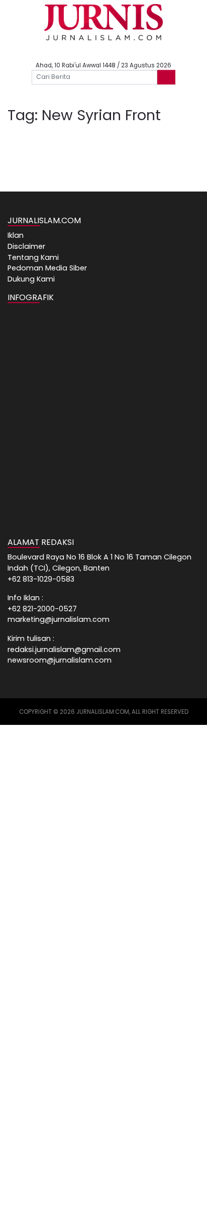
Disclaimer (26, 246)
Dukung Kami (31, 279)
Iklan (16, 235)
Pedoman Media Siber (47, 268)
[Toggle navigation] (26, 95)
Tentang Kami (33, 257)
